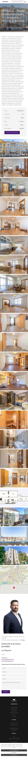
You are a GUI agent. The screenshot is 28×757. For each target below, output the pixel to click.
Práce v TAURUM (14, 712)
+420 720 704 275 (14, 723)
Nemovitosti (14, 709)
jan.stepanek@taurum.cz (8, 659)
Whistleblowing (14, 742)
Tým (14, 714)
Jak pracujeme (14, 707)
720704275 (4, 657)
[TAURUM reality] (5, 2)
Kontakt (14, 716)
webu (23, 640)
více (14, 747)
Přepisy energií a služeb (14, 738)
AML (14, 736)
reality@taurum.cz (14, 724)
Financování (14, 711)
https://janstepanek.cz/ (7, 661)
